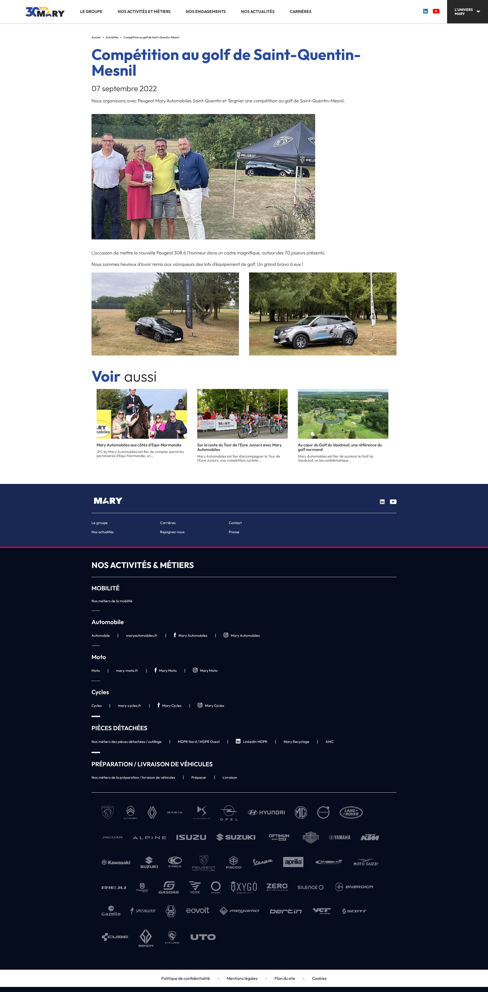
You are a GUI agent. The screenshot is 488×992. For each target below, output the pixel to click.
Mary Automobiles (192, 635)
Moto (96, 671)
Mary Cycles (171, 705)
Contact (235, 523)
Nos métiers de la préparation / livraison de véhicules (133, 777)
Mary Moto (168, 670)
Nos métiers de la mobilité (112, 601)
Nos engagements (206, 11)
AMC (330, 742)
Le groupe (91, 11)
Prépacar (198, 777)
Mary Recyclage (296, 742)
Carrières (300, 11)
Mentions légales (242, 978)
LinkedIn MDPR (255, 741)
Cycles (97, 706)
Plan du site (284, 978)
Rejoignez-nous (172, 532)
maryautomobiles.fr (142, 635)
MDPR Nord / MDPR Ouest (199, 742)
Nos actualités (257, 11)
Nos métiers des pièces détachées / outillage (127, 742)
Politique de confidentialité (185, 978)
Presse (234, 532)
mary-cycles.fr (129, 706)
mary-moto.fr (127, 671)
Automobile (101, 635)
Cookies (319, 978)
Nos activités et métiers (144, 11)
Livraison (230, 777)
